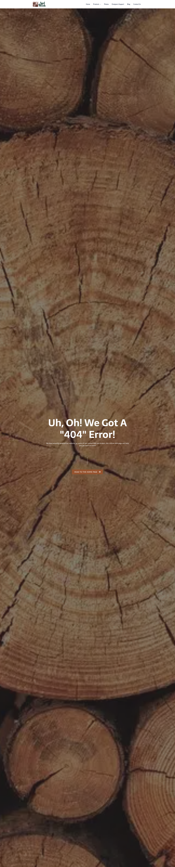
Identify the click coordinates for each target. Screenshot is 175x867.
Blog (128, 4)
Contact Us (137, 4)
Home (88, 4)
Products (96, 4)
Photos (106, 4)
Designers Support (118, 4)
